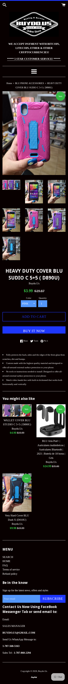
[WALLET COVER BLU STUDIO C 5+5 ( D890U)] (17, 410)
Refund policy (9, 573)
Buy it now (34, 331)
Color (28, 298)
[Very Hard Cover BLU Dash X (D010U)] (17, 492)
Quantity (43, 298)
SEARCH (7, 557)
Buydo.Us (42, 671)
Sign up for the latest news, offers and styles (25, 590)
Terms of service (11, 569)
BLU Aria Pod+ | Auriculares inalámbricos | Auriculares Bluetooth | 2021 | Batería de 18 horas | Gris (51, 449)
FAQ (5, 565)
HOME (6, 561)
